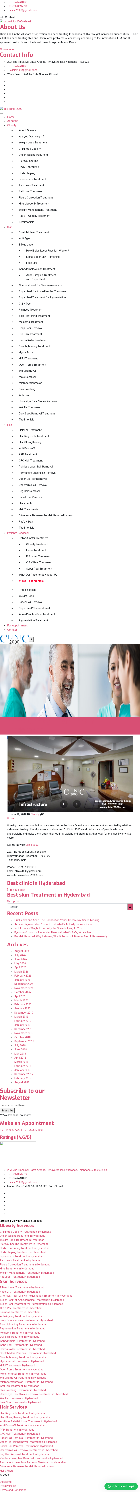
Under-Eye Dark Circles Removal (38, 401)
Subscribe (7, 1110)
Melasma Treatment (31, 322)
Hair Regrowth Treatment (34, 436)
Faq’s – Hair (26, 521)
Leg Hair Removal (29, 491)
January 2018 (22, 1070)
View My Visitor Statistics (27, 1220)
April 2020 (20, 996)
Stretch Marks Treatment (34, 232)
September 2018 (24, 1041)
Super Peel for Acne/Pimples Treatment (43, 291)
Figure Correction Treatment (36, 197)
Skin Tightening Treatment (34, 346)
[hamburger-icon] (1, 113)
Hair (9, 424)
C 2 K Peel (25, 303)
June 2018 (20, 1049)
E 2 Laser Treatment (38, 556)
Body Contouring (29, 167)
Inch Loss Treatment (31, 185)
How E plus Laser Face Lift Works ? (47, 250)
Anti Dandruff (27, 448)
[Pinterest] (8, 101)
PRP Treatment (28, 454)
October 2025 (22, 992)
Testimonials (26, 222)
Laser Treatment (36, 550)
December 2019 (23, 1012)
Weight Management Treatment (38, 209)
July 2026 (20, 955)
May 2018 (20, 1053)
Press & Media (27, 589)
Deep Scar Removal (30, 328)
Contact (12, 629)
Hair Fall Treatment (30, 430)
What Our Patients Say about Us (38, 574)
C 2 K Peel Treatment (39, 562)
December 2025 (23, 983)
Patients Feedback (18, 533)
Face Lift (31, 262)
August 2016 (22, 1082)
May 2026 (20, 963)
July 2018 (20, 1045)
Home (11, 117)
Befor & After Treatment (33, 538)
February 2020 (22, 1004)
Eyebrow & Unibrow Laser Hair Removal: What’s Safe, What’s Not (53, 932)
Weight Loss (26, 596)
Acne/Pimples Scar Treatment (37, 269)
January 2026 (22, 979)
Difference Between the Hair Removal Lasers (46, 515)
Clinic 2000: (32, 844)
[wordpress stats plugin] (5, 1220)
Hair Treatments (28, 509)
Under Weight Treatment (33, 154)
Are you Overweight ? (31, 136)
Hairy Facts (25, 503)
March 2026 (21, 971)
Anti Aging (25, 238)
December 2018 (23, 1029)
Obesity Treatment (37, 544)
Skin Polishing (27, 389)
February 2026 (22, 975)
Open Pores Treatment (32, 364)
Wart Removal (27, 370)
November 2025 (23, 988)
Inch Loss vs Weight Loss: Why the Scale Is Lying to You (48, 928)
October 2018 (22, 1037)
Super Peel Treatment (39, 568)
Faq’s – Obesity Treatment (34, 215)
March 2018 (21, 1062)
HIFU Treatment (28, 358)
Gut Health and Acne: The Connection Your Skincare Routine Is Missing (56, 920)
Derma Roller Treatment (33, 340)
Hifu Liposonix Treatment (34, 203)
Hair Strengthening (30, 442)
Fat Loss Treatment (31, 191)
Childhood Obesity (30, 148)
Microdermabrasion (30, 383)
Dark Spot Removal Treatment (37, 413)
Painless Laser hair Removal (36, 466)
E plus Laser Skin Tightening (43, 256)
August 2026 (22, 951)
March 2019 (21, 1016)
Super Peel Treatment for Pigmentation (42, 297)
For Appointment (17, 625)
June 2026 (20, 959)
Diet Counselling (28, 161)
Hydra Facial (26, 352)
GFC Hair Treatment (31, 460)
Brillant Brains (72, 1474)
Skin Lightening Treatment (34, 316)
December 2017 (23, 1074)
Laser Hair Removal (30, 602)
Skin (9, 227)
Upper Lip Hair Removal (33, 478)
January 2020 (22, 1008)
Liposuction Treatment (32, 179)
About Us (12, 121)
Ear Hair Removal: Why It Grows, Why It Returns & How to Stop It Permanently (60, 936)
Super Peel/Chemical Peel (34, 608)
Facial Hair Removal (30, 497)
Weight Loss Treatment (33, 142)
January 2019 (22, 1025)
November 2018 (23, 1033)
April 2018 (20, 1057)
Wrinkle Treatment (30, 407)
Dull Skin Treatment (30, 334)
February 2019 (22, 1020)
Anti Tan (24, 395)
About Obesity (27, 130)
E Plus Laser (26, 244)
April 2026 (20, 967)
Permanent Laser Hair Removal (37, 472)
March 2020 (21, 1000)
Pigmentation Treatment (33, 620)
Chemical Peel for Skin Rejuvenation (40, 285)
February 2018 (22, 1066)
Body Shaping (27, 173)
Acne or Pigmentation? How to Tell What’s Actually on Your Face (53, 924)
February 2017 (22, 1078)
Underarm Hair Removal (33, 485)
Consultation (7, 49)
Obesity (11, 125)
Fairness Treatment (30, 309)
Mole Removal (27, 377)
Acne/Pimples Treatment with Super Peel (41, 277)
